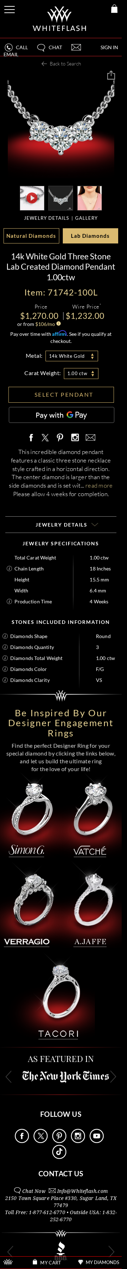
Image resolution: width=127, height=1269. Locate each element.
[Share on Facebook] (32, 437)
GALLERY (86, 218)
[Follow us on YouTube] (97, 1141)
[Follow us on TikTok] (59, 1157)
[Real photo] (60, 198)
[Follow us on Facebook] (22, 1141)
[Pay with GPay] (61, 415)
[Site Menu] (10, 8)
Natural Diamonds (31, 235)
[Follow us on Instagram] (78, 1141)
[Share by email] (89, 437)
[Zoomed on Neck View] (89, 198)
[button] (49, 50)
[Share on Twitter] (44, 437)
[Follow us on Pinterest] (59, 1141)
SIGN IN (109, 47)
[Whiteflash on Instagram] (74, 437)
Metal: (34, 355)
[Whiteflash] (60, 19)
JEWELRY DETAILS (46, 218)
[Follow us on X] (41, 1141)
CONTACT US (61, 1173)
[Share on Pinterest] (60, 441)
